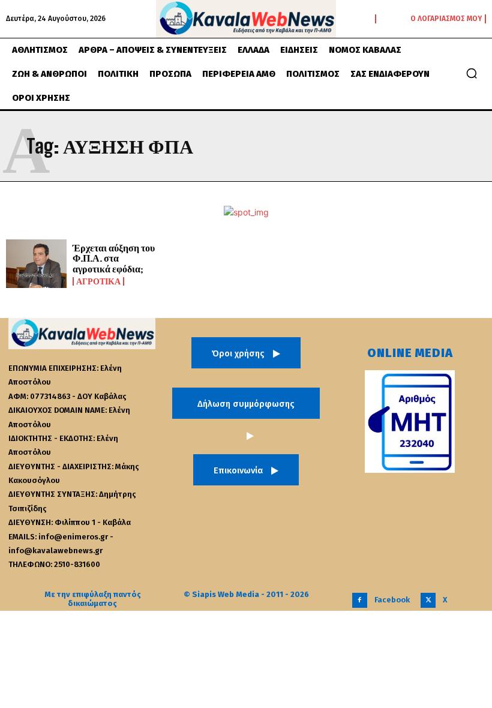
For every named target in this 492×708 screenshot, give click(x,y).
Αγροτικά (98, 281)
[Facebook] (359, 600)
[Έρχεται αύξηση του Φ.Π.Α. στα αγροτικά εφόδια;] (36, 263)
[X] (428, 600)
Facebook (392, 599)
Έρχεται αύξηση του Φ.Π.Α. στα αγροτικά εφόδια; (114, 258)
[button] (472, 73)
